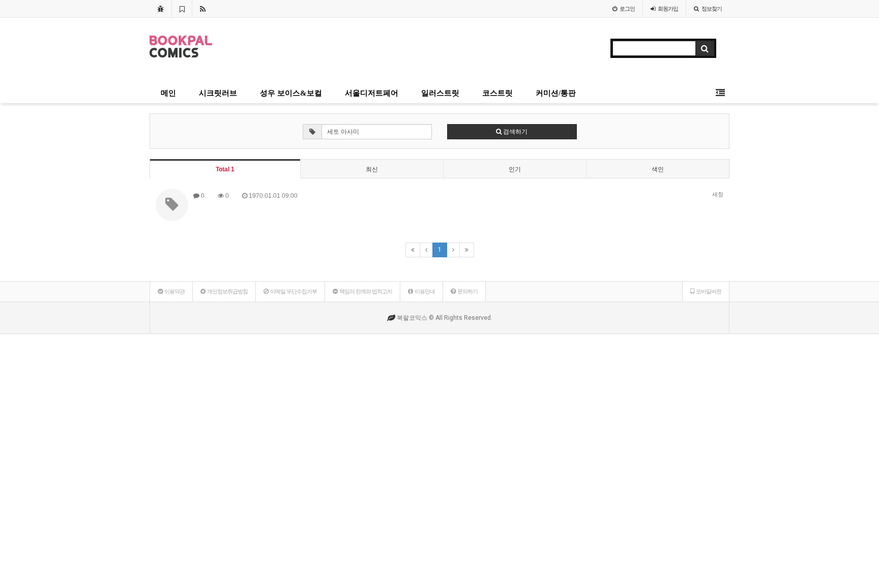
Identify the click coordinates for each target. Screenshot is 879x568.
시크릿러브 (218, 93)
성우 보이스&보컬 (291, 93)
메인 (168, 93)
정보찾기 (711, 9)
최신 (372, 169)
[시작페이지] (160, 8)
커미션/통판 (556, 93)
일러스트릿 (440, 93)
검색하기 (515, 131)
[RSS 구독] (202, 8)
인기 (515, 169)
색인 (658, 169)
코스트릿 (497, 93)
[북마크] (182, 8)
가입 (668, 9)
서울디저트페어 (371, 93)
